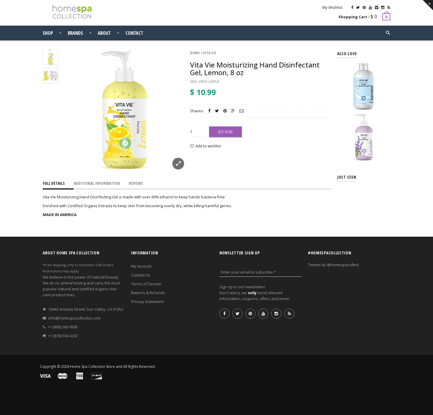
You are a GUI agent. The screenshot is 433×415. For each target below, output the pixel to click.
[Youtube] (370, 7)
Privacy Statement (147, 301)
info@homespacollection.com (74, 318)
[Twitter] (358, 7)
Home (195, 52)
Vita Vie (209, 52)
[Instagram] (382, 7)
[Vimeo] (376, 7)
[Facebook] (352, 7)
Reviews (136, 183)
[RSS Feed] (388, 7)
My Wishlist (332, 7)
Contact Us (140, 275)
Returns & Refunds (148, 292)
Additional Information (97, 183)
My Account (141, 266)
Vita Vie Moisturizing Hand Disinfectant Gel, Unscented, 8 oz (364, 78)
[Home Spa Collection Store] (72, 12)
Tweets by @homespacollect (333, 264)
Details (365, 104)
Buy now (225, 132)
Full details (54, 183)
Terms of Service (146, 283)
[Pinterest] (364, 7)
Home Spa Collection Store (92, 366)
